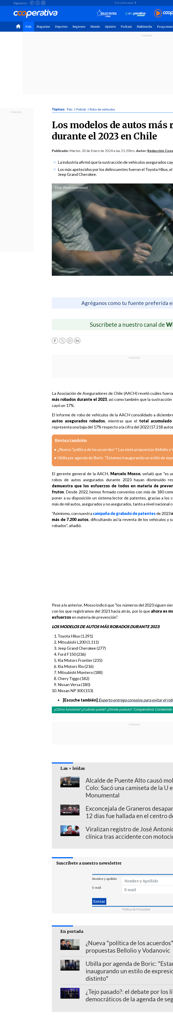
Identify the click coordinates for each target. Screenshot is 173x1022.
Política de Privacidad (136, 909)
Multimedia (144, 26)
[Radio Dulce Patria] (106, 13)
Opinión (110, 26)
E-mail (96, 887)
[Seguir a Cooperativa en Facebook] (32, 3)
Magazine (43, 26)
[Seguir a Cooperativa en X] (37, 3)
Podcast (126, 26)
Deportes (61, 26)
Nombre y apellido (104, 879)
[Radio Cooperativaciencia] (135, 13)
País (28, 26)
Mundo (95, 26)
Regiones (79, 26)
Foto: (58, 187)
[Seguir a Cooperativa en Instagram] (43, 3)
